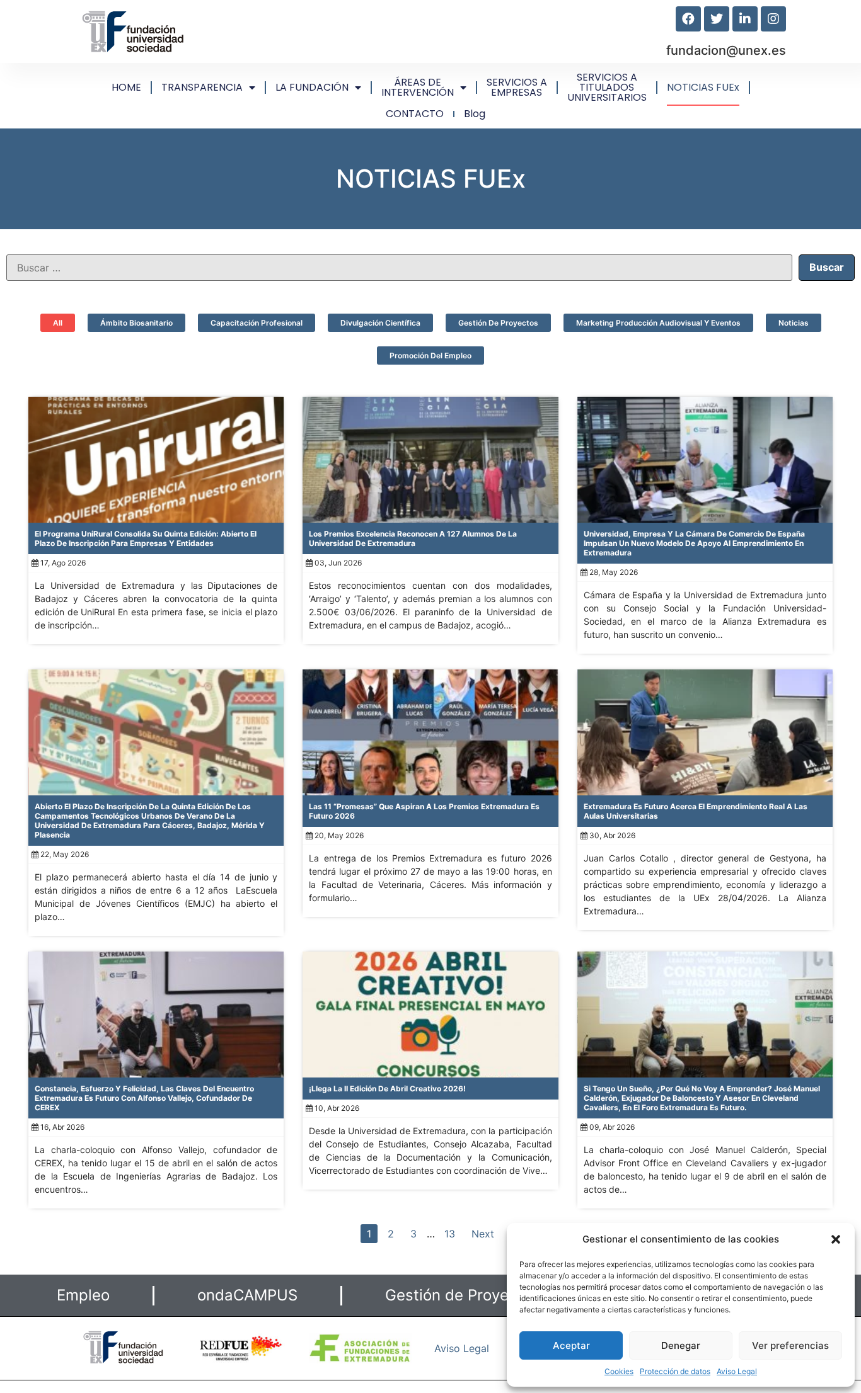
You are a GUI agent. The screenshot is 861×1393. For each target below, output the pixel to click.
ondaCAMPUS (247, 1295)
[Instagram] (773, 18)
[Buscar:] (399, 267)
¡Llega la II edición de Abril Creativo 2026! (387, 1088)
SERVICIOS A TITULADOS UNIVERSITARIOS (607, 87)
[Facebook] (688, 18)
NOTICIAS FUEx (703, 87)
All (57, 322)
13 (449, 1233)
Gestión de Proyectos (498, 322)
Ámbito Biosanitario (136, 322)
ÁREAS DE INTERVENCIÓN (417, 87)
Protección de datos (675, 1371)
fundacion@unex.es (726, 50)
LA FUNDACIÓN (312, 87)
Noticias (793, 322)
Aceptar (571, 1345)
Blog (474, 113)
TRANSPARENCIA (202, 87)
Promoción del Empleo (430, 355)
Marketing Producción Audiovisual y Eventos (658, 322)
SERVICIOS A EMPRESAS (517, 87)
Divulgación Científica (380, 322)
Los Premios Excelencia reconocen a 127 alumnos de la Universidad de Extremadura (413, 538)
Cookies (618, 1371)
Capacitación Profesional (257, 322)
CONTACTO (415, 113)
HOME (126, 87)
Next (482, 1233)
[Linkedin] (745, 18)
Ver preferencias (790, 1345)
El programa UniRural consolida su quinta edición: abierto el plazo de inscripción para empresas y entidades (146, 538)
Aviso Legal (737, 1371)
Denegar (680, 1345)
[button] (835, 1239)
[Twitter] (716, 18)
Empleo (83, 1295)
